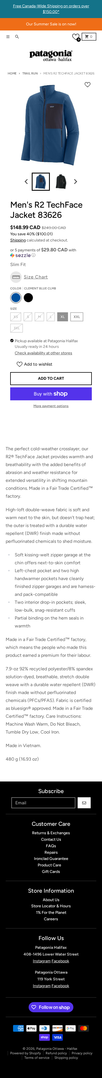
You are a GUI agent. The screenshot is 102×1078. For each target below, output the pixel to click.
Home (12, 73)
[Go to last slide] (27, 181)
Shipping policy (66, 1058)
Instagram (42, 961)
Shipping (18, 240)
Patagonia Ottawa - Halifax (56, 1049)
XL (63, 317)
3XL (17, 328)
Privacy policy (82, 1053)
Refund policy (56, 1053)
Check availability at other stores (43, 353)
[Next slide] (75, 181)
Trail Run (30, 73)
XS (16, 317)
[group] (41, 182)
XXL (77, 317)
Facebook (60, 961)
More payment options (51, 406)
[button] (75, 36)
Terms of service (37, 1058)
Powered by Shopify (25, 1053)
